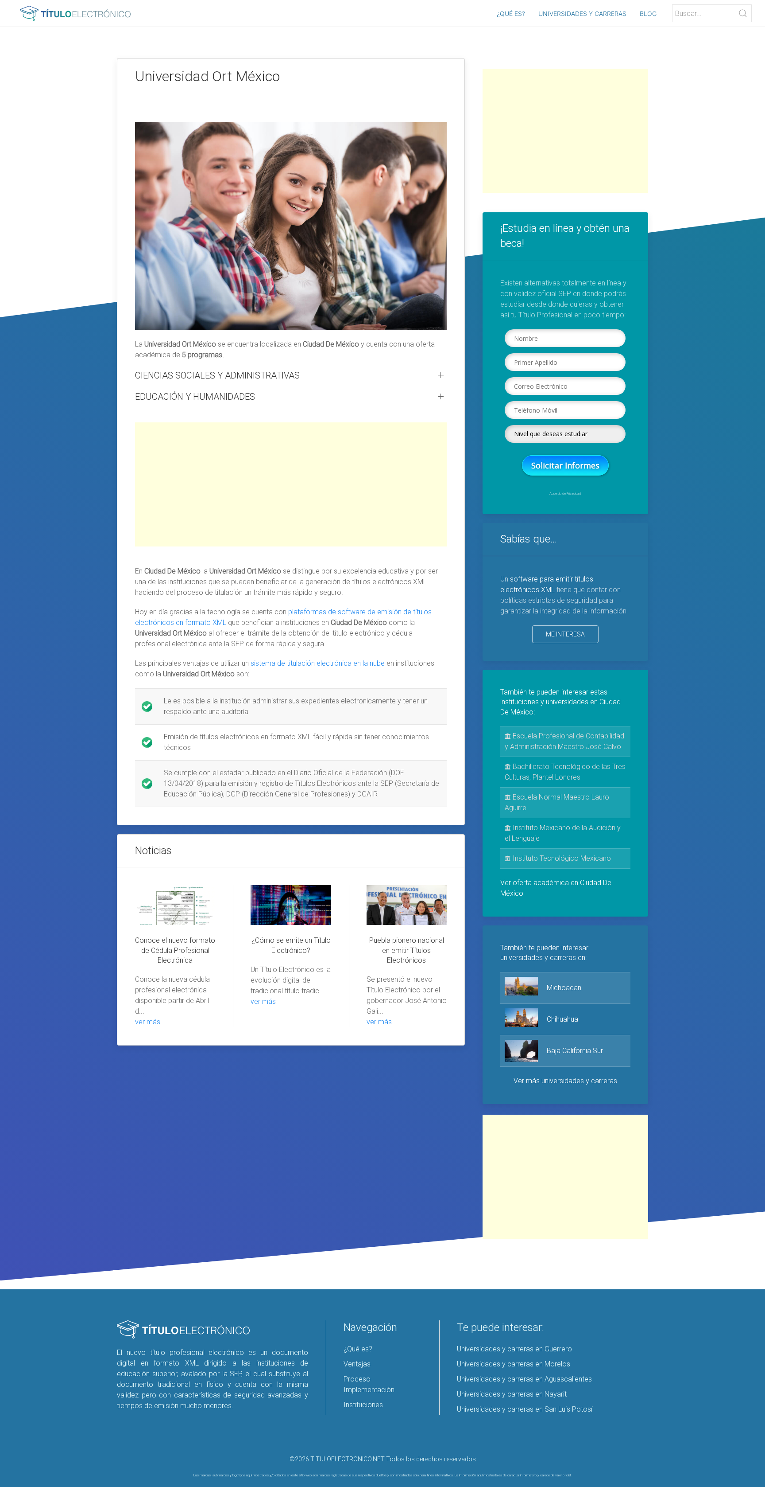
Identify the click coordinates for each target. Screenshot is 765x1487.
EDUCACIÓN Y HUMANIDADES (195, 396)
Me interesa (565, 634)
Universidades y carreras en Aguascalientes (524, 1379)
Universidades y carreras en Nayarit (512, 1394)
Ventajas (357, 1364)
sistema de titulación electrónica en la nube (318, 663)
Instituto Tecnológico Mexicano (561, 858)
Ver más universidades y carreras (565, 1081)
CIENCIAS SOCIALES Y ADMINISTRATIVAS (217, 375)
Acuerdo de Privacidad (565, 494)
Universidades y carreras (582, 13)
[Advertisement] (291, 484)
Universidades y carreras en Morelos (513, 1364)
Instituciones (363, 1405)
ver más (147, 1022)
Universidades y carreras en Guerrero (514, 1349)
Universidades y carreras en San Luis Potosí (524, 1409)
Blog (648, 13)
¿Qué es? (511, 13)
